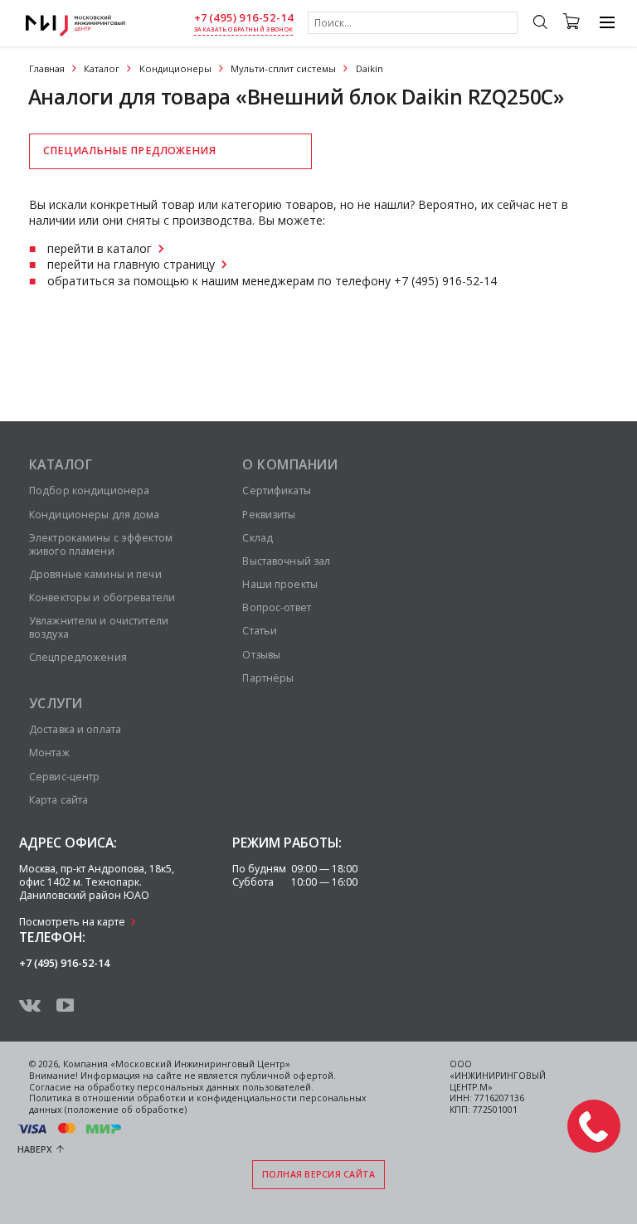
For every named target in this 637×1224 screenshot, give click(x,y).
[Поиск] (539, 24)
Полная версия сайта (319, 1174)
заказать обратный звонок (243, 29)
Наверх (34, 1149)
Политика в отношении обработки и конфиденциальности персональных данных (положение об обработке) (198, 1103)
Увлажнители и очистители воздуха (98, 627)
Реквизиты (268, 515)
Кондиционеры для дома (94, 515)
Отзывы (261, 655)
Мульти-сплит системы (283, 68)
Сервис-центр (64, 777)
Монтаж (49, 753)
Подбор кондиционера (89, 490)
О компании (290, 464)
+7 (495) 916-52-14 (244, 18)
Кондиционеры (175, 68)
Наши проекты (279, 584)
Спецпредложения (78, 657)
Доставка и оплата (75, 729)
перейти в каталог (99, 248)
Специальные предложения (129, 150)
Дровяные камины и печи (95, 574)
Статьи (259, 631)
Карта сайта (58, 800)
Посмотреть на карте (72, 922)
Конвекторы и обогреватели (102, 597)
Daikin (369, 68)
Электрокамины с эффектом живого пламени (101, 544)
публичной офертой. (288, 1075)
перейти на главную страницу (131, 264)
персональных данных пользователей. (225, 1087)
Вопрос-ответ (276, 607)
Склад (257, 538)
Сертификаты (276, 490)
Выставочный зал (286, 561)
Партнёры (268, 678)
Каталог (101, 68)
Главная (47, 68)
